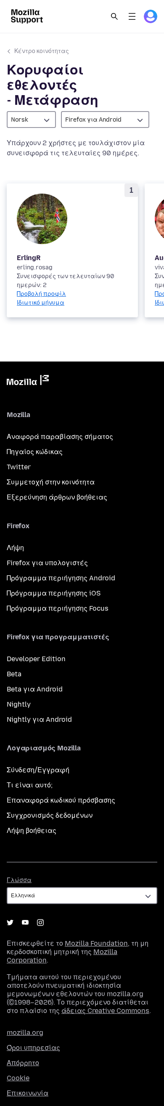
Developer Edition (36, 659)
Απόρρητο (23, 1063)
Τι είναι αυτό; (30, 785)
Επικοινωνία (27, 1093)
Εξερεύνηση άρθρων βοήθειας (57, 497)
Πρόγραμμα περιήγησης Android (61, 578)
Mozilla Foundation (96, 943)
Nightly (19, 704)
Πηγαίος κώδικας (35, 452)
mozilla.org (25, 1033)
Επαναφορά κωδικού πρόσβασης (61, 800)
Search (114, 16)
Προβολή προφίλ (41, 294)
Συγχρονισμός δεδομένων (50, 815)
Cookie (18, 1078)
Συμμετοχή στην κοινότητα (51, 482)
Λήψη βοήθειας (31, 831)
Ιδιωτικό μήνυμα (40, 302)
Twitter (19, 467)
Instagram (40, 922)
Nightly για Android (39, 719)
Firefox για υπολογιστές (47, 563)
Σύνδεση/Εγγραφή (38, 770)
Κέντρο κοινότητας (41, 51)
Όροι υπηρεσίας (33, 1048)
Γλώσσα (19, 880)
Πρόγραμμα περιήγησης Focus (57, 608)
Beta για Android (35, 689)
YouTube (25, 922)
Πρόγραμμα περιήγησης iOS (54, 593)
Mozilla (28, 381)
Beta (14, 674)
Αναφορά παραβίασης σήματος (60, 437)
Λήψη (15, 548)
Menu (132, 16)
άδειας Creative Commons (105, 1011)
